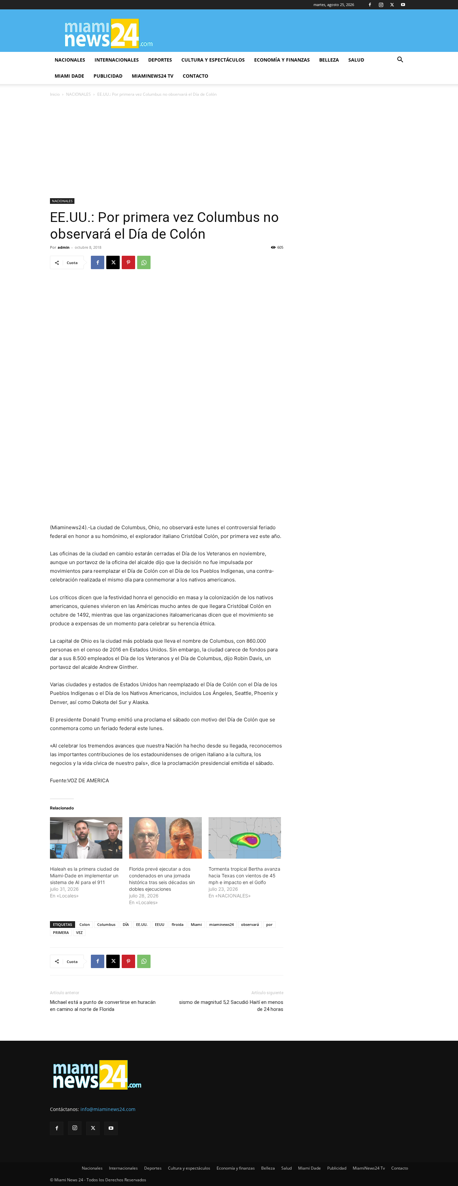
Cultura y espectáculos (213, 60)
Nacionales (70, 60)
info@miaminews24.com (107, 1109)
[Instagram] (381, 4)
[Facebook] (370, 4)
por (269, 924)
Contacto (195, 76)
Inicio (55, 94)
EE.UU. (142, 924)
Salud (356, 60)
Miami (196, 924)
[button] (400, 60)
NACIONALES (78, 94)
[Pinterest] (128, 262)
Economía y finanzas (282, 60)
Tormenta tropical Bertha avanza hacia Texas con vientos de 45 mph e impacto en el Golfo (244, 875)
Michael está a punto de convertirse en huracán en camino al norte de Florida (103, 1005)
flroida (177, 924)
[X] (392, 4)
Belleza (329, 60)
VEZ (79, 932)
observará (250, 924)
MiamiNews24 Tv (152, 76)
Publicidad (108, 76)
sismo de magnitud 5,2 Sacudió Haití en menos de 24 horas (231, 1005)
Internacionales (117, 60)
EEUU (159, 924)
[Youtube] (403, 4)
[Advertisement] (229, 148)
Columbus (106, 924)
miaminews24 (221, 924)
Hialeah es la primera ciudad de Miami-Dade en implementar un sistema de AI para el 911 (84, 875)
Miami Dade (69, 76)
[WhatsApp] (144, 262)
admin (63, 247)
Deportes (160, 60)
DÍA (126, 924)
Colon (84, 924)
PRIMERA (61, 932)
